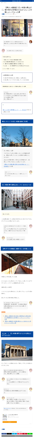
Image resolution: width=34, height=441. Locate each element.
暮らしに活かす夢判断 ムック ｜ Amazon (14, 110)
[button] (4, 433)
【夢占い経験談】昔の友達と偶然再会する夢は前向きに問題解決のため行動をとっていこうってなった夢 (17, 317)
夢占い (3, 429)
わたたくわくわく (17, 0)
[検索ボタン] (1, 1)
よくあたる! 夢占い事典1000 (13, 414)
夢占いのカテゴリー (7, 408)
